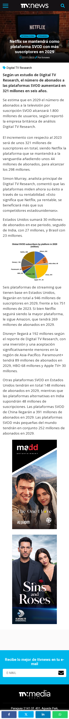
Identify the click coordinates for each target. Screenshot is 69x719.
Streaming (43, 36)
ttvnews (46, 57)
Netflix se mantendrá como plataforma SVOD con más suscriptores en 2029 (34, 46)
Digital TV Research (19, 68)
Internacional (28, 36)
